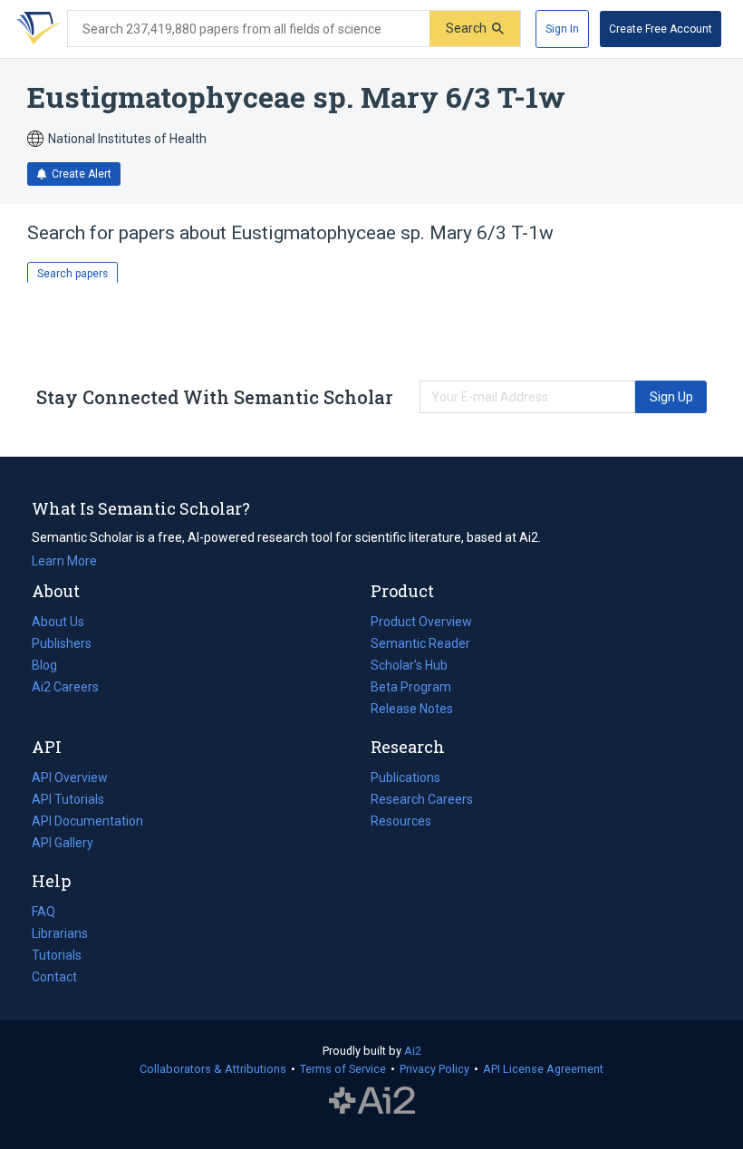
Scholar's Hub (409, 665)
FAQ (43, 911)
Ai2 (412, 1050)
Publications (405, 779)
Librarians (60, 933)
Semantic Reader (420, 643)
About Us (58, 621)
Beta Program (411, 687)
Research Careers (422, 801)
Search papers (72, 273)
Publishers (62, 643)
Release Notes (412, 708)
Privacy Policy (434, 1069)
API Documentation (87, 823)
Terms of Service (343, 1069)
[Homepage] (35, 29)
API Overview (70, 777)
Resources (401, 823)
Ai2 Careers (65, 689)
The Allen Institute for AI (372, 1101)
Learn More (64, 561)
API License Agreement (543, 1069)
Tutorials (57, 955)
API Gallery (62, 842)
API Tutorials (68, 799)
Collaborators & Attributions (213, 1069)
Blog (52, 667)
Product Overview (421, 621)
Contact (54, 977)
